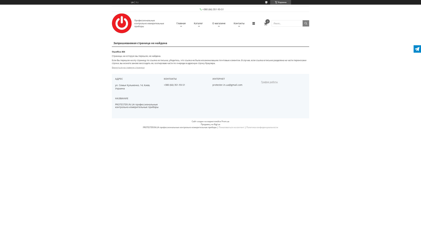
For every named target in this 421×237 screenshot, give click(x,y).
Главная (181, 23)
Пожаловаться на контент (231, 127)
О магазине (218, 23)
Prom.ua (225, 121)
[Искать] (306, 23)
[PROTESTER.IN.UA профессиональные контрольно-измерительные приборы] (122, 23)
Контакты (239, 23)
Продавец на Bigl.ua (210, 124)
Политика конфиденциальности (262, 127)
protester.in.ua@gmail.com (227, 85)
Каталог (198, 23)
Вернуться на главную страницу (128, 67)
